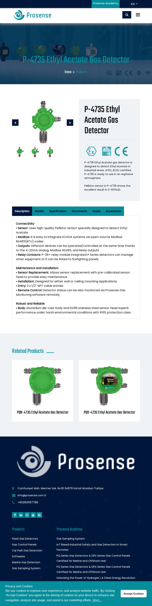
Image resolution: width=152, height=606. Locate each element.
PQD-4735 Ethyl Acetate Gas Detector (58, 412)
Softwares (18, 556)
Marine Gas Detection (26, 562)
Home (68, 72)
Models (39, 211)
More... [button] (97, 600)
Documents (79, 211)
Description (22, 211)
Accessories (113, 211)
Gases (96, 211)
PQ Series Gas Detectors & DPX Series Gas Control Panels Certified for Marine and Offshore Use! (93, 558)
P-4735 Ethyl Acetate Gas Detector (102, 120)
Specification (57, 211)
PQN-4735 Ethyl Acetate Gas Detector (125, 412)
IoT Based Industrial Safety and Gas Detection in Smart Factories (92, 547)
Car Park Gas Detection (27, 550)
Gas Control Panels (24, 544)
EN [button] (133, 4)
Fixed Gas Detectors (25, 538)
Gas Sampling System (26, 568)
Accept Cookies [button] (134, 593)
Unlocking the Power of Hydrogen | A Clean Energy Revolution (96, 578)
